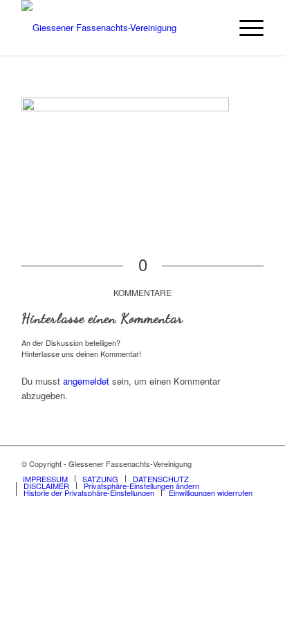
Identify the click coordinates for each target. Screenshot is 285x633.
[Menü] (245, 27)
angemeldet (86, 380)
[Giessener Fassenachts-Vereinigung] (118, 27)
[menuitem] (245, 27)
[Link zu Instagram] (253, 463)
